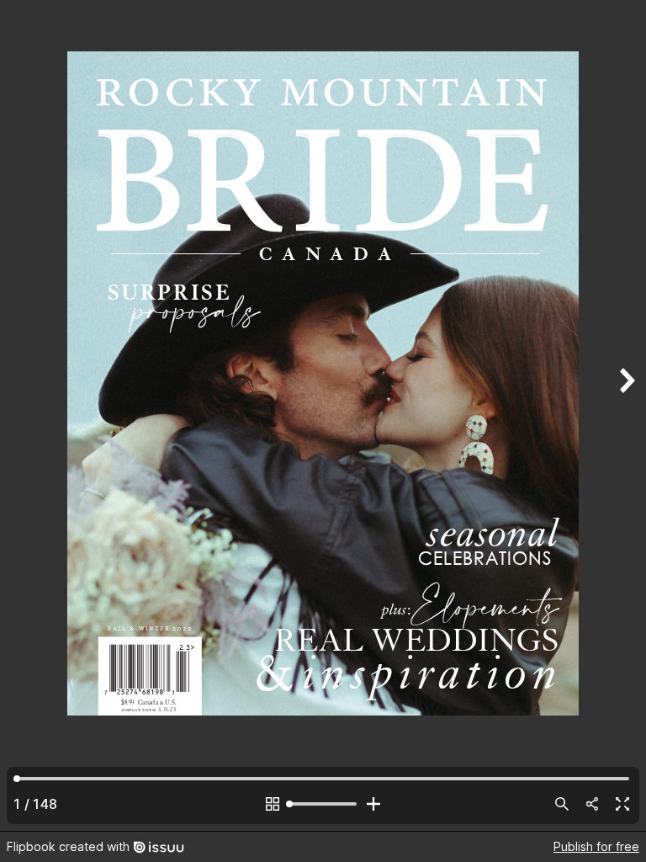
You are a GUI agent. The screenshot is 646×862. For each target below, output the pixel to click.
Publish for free (596, 846)
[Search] (561, 804)
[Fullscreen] (622, 804)
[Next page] (626, 415)
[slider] (323, 803)
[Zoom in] (373, 804)
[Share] (592, 804)
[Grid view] (272, 804)
